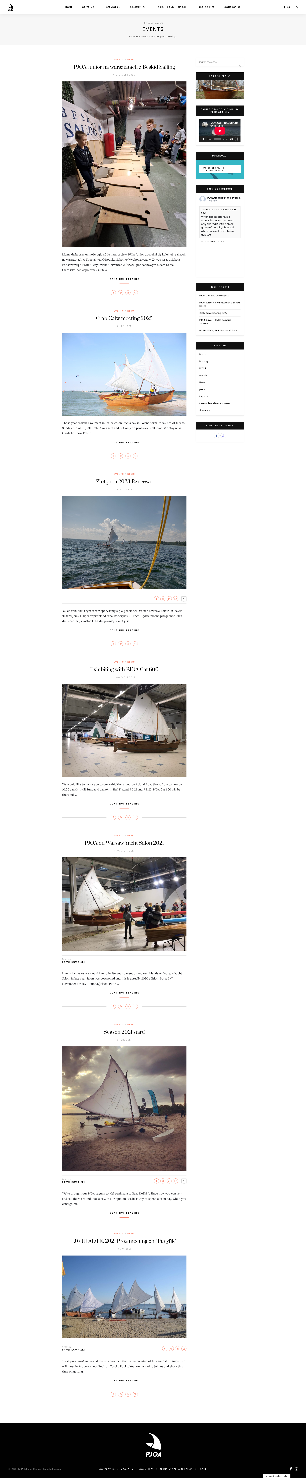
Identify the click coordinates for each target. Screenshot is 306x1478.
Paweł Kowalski (73, 962)
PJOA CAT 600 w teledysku (214, 295)
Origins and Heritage (172, 7)
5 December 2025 (124, 74)
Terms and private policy (176, 1469)
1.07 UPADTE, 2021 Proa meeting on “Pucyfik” (124, 1241)
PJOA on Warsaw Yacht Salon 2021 (124, 843)
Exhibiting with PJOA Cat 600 (124, 669)
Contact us (232, 7)
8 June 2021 (124, 1039)
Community (138, 7)
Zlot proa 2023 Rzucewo (124, 481)
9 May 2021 (124, 1249)
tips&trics (204, 410)
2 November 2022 (124, 677)
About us (127, 1469)
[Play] (203, 139)
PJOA (210, 197)
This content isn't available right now (219, 211)
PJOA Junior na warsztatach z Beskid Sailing (124, 67)
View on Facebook (207, 241)
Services (112, 7)
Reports (203, 396)
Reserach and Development (215, 403)
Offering (88, 7)
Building (203, 361)
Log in (203, 1469)
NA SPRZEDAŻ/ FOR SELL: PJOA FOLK (218, 330)
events (119, 59)
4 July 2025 (124, 326)
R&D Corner (207, 7)
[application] (219, 130)
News (131, 59)
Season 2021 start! (124, 1032)
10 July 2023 (124, 489)
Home (69, 7)
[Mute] (231, 139)
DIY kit (202, 368)
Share (221, 241)
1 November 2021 (124, 850)
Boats (202, 354)
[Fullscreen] (236, 139)
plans (202, 389)
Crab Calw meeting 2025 (124, 318)
